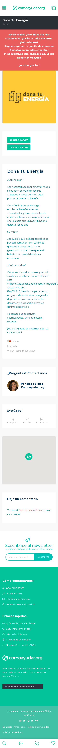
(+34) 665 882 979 (15, 588)
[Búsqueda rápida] (22, 689)
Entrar (38, 510)
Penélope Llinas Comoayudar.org (32, 385)
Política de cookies (12, 732)
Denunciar (41, 422)
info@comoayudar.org (18, 599)
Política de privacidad (38, 727)
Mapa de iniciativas (17, 634)
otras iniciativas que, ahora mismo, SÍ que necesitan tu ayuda (29, 55)
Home (5, 24)
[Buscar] (4, 743)
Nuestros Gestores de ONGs (20, 645)
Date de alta (26, 510)
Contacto (7, 727)
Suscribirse (43, 556)
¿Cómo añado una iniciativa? (21, 623)
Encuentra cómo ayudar (18, 628)
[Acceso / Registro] (21, 743)
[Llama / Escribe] (37, 743)
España (15, 341)
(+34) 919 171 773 (14, 593)
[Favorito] (53, 743)
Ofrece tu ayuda (19, 140)
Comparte (12, 422)
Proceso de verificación (18, 639)
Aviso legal (19, 727)
